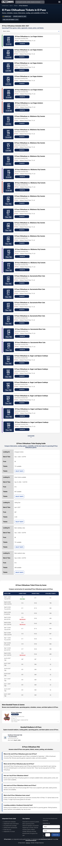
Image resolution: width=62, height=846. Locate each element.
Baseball (16, 5)
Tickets (22, 43)
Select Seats (19, 471)
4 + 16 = (43, 834)
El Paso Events (5, 5)
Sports (11, 5)
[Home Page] (8, 2)
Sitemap (28, 842)
